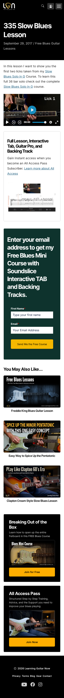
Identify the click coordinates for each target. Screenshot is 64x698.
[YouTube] (24, 684)
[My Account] (50, 6)
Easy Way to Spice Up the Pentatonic (32, 456)
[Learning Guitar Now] (9, 6)
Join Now (32, 642)
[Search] (43, 6)
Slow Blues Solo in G (18, 86)
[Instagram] (40, 684)
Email (15, 323)
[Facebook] (33, 684)
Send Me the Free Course (32, 344)
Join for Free (32, 571)
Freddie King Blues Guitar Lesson (32, 411)
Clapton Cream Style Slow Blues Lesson (32, 501)
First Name (18, 308)
